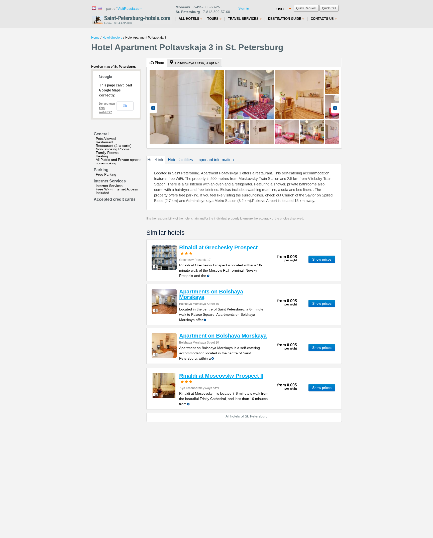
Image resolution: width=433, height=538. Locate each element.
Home (95, 37)
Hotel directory (112, 37)
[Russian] (99, 8)
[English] (94, 8)
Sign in (243, 8)
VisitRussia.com (130, 9)
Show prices (322, 259)
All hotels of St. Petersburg (247, 416)
